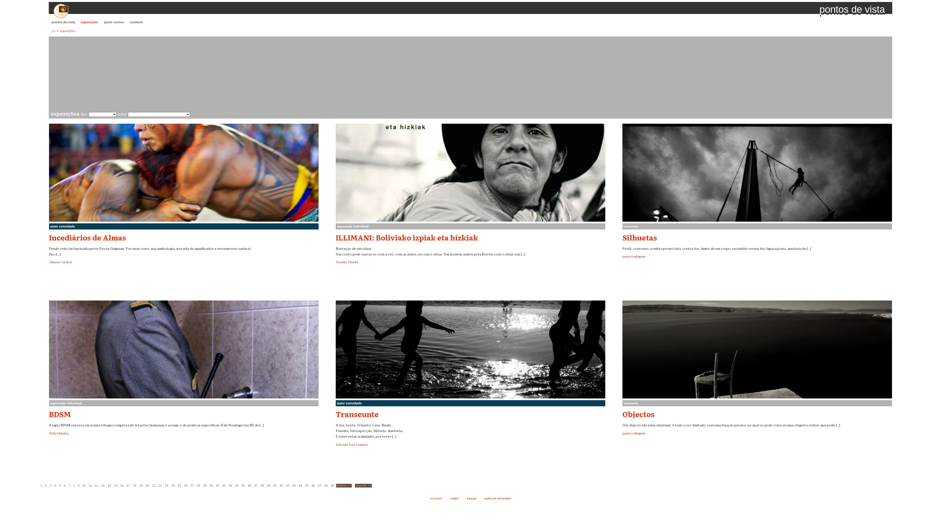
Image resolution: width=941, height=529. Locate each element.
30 (211, 485)
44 (300, 485)
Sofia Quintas (59, 433)
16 (122, 485)
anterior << (344, 485)
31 (217, 485)
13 (103, 485)
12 (96, 485)
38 (262, 485)
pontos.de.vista (63, 22)
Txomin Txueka (347, 262)
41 (281, 485)
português (436, 498)
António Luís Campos (352, 444)
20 (147, 485)
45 (307, 485)
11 (90, 485)
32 (224, 485)
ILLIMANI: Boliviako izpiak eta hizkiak (407, 237)
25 (179, 485)
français (471, 498)
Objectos (638, 414)
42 (287, 485)
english (454, 498)
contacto (136, 22)
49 (332, 485)
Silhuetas (639, 237)
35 (243, 485)
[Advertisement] (471, 74)
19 (141, 485)
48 (326, 485)
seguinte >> (363, 485)
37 (256, 485)
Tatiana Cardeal (60, 262)
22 (160, 485)
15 (115, 485)
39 (268, 485)
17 (128, 485)
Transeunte (357, 414)
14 (109, 485)
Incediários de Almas (87, 237)
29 (205, 485)
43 (294, 485)
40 (275, 485)
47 (319, 485)
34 (236, 485)
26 (185, 485)
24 (173, 485)
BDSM (60, 414)
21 (154, 485)
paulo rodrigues (633, 256)
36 (249, 485)
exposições (89, 22)
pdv (53, 31)
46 (313, 485)
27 (192, 485)
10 (84, 485)
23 (166, 485)
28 (198, 485)
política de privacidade (497, 498)
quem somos (114, 22)
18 (134, 485)
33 (230, 485)
